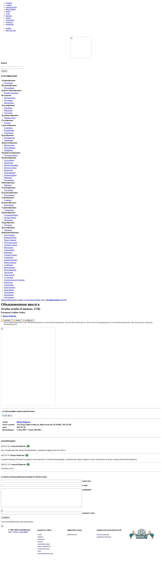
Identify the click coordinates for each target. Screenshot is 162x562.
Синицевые (9, 285)
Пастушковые (9, 148)
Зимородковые (10, 218)
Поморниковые (10, 175)
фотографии (11, 9)
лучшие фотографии (32, 300)
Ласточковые (9, 235)
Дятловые (8, 230)
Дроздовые (8, 272)
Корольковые (9, 267)
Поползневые (9, 287)
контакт (9, 16)
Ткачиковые (9, 292)
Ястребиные (9, 130)
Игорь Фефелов (9, 316)
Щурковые (8, 220)
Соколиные (8, 133)
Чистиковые (9, 180)
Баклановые (9, 103)
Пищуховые (9, 290)
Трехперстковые (10, 155)
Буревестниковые (11, 93)
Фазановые (8, 140)
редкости (9, 22)
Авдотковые (9, 160)
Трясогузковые (10, 240)
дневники (10, 24)
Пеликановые (9, 98)
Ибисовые (8, 110)
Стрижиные (9, 210)
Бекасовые (8, 170)
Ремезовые (8, 282)
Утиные (7, 123)
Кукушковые (9, 195)
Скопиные (8, 128)
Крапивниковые (10, 260)
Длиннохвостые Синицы (14, 280)
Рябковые (8, 185)
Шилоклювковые (11, 165)
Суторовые (8, 277)
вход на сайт (11, 30)
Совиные (8, 200)
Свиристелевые (10, 255)
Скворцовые (9, 250)
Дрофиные (8, 150)
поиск (8, 18)
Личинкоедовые (10, 243)
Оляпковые (8, 257)
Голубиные (8, 190)
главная (9, 3)
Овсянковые (9, 297)
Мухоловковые (10, 270)
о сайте (9, 5)
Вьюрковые (9, 295)
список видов (11, 7)
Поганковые (9, 88)
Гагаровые (8, 83)
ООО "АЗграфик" (21, 532)
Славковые (8, 265)
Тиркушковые (10, 173)
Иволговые (8, 248)
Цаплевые (8, 108)
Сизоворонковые (11, 215)
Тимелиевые (9, 275)
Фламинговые (10, 118)
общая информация (9, 300)
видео (8, 11)
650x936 (56, 300)
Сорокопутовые (10, 245)
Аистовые (8, 113)
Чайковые (8, 178)
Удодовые (8, 225)
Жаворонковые (10, 238)
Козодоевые (9, 205)
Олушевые (8, 100)
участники (10, 20)
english (8, 28)
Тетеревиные (9, 138)
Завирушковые (10, 262)
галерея (20, 300)
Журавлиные (9, 145)
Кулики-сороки (10, 168)
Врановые (8, 252)
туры (8, 14)
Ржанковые (8, 163)
